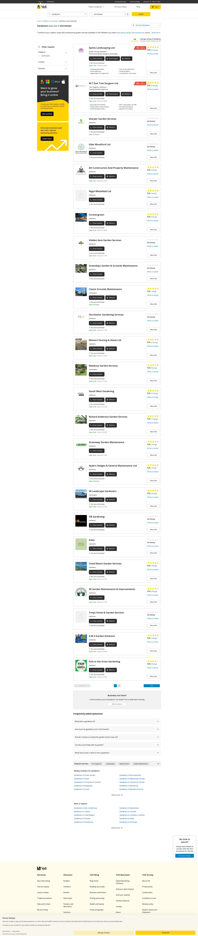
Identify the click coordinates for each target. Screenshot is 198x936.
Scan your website (123, 895)
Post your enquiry (120, 7)
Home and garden (97, 910)
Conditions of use (149, 898)
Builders (66, 881)
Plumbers (67, 887)
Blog (138, 7)
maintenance (139, 32)
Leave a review (42, 892)
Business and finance (98, 892)
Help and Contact (43, 904)
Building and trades (97, 887)
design (128, 32)
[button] (85, 14)
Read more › (156, 32)
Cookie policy (147, 892)
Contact (119, 906)
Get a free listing (135, 2)
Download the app (120, 2)
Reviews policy (147, 904)
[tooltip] (128, 14)
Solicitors (67, 912)
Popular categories (95, 7)
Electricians (67, 898)
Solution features (122, 901)
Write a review (152, 54)
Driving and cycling (97, 898)
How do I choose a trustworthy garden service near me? (96, 737)
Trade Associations (44, 898)
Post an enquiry (43, 887)
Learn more (47, 139)
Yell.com (40, 2)
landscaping (120, 32)
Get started (47, 114)
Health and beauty (97, 904)
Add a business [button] (117, 704)
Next (151, 686)
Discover (67, 874)
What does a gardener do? (85, 721)
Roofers (66, 892)
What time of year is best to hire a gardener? (92, 753)
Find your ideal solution (125, 889)
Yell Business (50, 2)
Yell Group (147, 874)
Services (41, 874)
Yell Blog (94, 874)
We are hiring (42, 910)
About (118, 912)
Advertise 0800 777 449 (151, 2)
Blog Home (94, 881)
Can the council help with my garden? (89, 745)
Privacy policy (147, 887)
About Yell (146, 881)
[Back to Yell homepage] (42, 7)
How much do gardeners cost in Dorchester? (92, 729)
